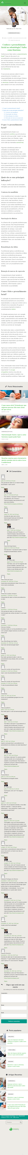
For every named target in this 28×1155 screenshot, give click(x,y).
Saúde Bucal (11, 1080)
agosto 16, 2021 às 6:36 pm (11, 548)
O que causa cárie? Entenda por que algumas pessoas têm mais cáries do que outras (13, 407)
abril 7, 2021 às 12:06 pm (14, 530)
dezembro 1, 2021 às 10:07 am (9, 955)
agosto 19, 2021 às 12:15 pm (15, 562)
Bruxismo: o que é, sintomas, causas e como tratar (15, 1065)
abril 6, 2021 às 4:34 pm (7, 709)
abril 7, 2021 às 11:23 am (11, 722)
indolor (13, 309)
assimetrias (19, 142)
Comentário (4, 993)
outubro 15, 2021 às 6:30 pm (9, 847)
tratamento (6, 69)
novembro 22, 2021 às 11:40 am (13, 936)
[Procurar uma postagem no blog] (20, 1122)
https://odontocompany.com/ (19, 537)
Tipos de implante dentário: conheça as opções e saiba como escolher (16, 1041)
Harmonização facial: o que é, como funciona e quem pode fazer (13, 436)
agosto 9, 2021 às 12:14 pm (11, 820)
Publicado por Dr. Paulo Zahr (14, 28)
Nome (2, 1005)
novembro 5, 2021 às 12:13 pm (12, 900)
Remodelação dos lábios (12, 116)
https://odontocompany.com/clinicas (13, 504)
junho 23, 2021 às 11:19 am (11, 789)
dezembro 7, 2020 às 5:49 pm (9, 625)
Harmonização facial (14, 33)
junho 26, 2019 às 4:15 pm (8, 481)
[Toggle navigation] (25, 3)
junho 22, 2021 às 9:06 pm (8, 776)
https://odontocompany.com (16, 945)
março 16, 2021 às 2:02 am (8, 695)
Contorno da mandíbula (12, 112)
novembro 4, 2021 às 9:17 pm (9, 881)
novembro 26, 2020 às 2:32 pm (9, 581)
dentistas (6, 82)
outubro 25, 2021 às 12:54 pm (12, 863)
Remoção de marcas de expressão (14, 118)
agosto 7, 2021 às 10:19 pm (8, 803)
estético (12, 134)
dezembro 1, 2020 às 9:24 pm (9, 609)
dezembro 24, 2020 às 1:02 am (9, 643)
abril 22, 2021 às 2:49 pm (8, 741)
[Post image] (14, 396)
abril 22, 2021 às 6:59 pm (11, 755)
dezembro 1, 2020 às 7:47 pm (9, 595)
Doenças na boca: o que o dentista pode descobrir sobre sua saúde (16, 1085)
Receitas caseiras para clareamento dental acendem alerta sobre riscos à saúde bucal (13, 460)
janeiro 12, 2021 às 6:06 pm (8, 655)
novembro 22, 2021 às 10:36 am (10, 923)
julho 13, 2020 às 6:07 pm (11, 495)
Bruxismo (10, 1061)
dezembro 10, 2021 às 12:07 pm (13, 971)
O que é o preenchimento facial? (11, 108)
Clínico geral (11, 1050)
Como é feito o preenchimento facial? (13, 120)
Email (2, 1012)
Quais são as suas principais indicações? (13, 110)
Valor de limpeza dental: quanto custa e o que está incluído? (16, 1054)
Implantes (11, 1036)
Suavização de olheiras (11, 114)
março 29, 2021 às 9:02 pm (11, 514)
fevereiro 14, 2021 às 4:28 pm (9, 671)
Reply (2, 487)
